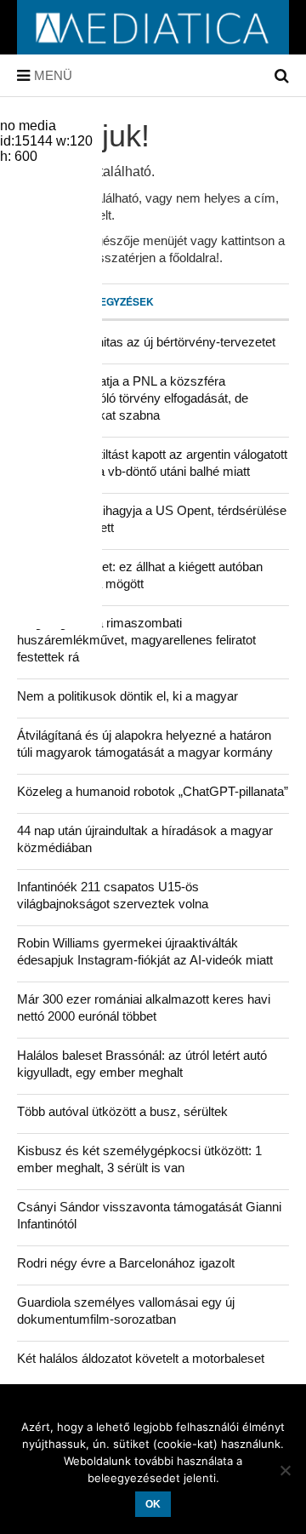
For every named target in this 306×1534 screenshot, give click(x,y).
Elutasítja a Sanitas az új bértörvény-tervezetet (146, 342)
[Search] (282, 75)
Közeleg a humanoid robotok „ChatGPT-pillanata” (152, 791)
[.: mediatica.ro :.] (153, 48)
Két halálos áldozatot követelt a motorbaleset (140, 1358)
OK (153, 1504)
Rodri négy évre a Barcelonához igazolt (126, 1263)
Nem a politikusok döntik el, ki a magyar (127, 696)
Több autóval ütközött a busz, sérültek (122, 1111)
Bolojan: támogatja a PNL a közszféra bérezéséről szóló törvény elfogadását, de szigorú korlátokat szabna (132, 398)
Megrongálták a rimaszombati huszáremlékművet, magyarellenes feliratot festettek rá (136, 639)
